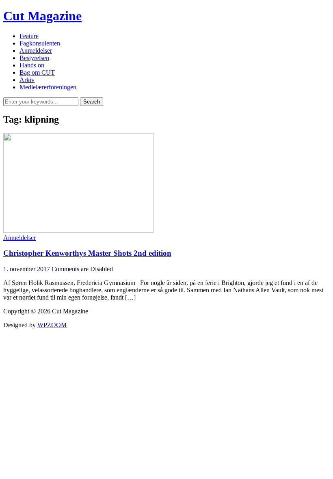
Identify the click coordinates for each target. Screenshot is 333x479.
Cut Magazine (42, 16)
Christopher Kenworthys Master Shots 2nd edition (87, 253)
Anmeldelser (35, 50)
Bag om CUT (37, 72)
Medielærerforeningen (47, 87)
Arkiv (27, 79)
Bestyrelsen (34, 57)
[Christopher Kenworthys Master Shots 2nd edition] (78, 230)
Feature (29, 35)
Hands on (31, 65)
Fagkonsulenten (39, 43)
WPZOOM (52, 324)
